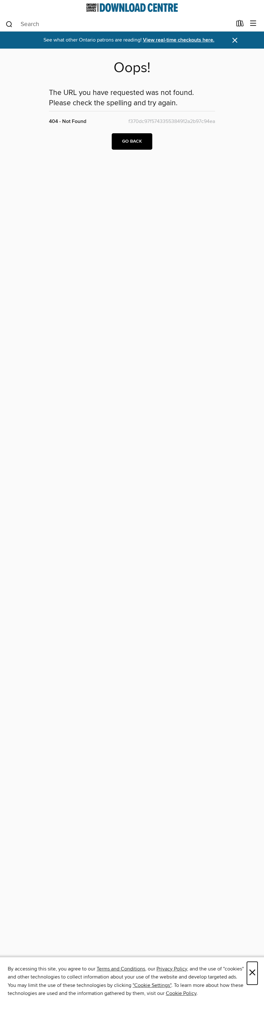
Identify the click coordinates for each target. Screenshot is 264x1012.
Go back (132, 141)
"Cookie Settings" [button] (152, 985)
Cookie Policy (181, 993)
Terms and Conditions (121, 969)
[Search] (9, 24)
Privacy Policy (171, 969)
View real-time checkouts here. (178, 40)
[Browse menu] (253, 23)
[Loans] (240, 25)
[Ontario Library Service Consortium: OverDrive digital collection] (132, 7)
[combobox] (118, 24)
